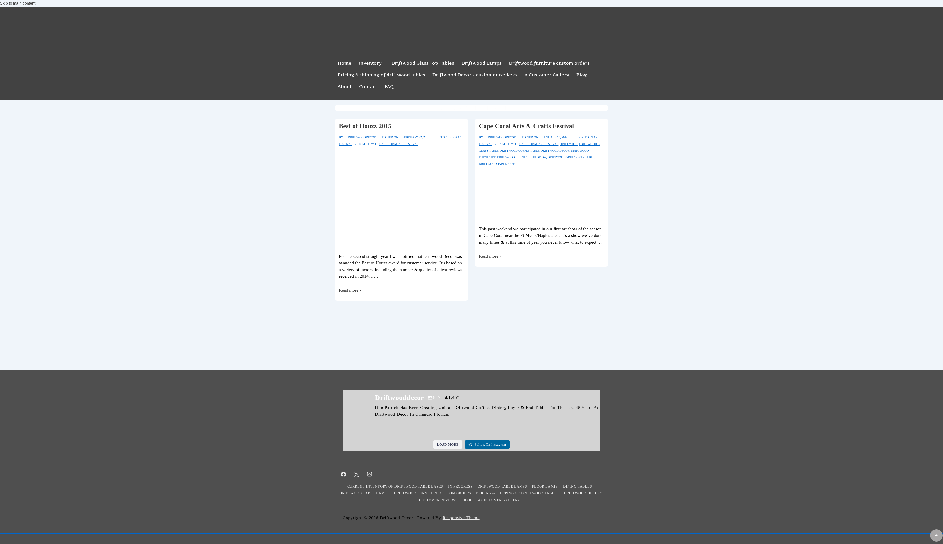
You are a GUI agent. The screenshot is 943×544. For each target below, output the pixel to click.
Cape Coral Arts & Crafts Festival (526, 126)
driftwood (569, 144)
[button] (371, 63)
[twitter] (356, 474)
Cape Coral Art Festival (398, 144)
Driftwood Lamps (481, 63)
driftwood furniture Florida (521, 157)
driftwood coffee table (519, 150)
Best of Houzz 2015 (365, 126)
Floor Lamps (545, 486)
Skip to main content (17, 3)
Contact (368, 86)
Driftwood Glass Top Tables (422, 63)
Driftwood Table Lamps (502, 486)
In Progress (460, 486)
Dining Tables (577, 486)
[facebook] (343, 474)
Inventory (370, 63)
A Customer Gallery (546, 74)
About (345, 86)
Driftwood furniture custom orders (549, 63)
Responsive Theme (461, 517)
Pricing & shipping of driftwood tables (381, 74)
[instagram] (369, 474)
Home (344, 63)
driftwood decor (555, 150)
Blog (581, 74)
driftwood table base (497, 164)
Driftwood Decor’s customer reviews (474, 74)
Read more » (350, 290)
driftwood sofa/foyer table (571, 157)
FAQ (389, 86)
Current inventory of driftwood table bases (395, 486)
